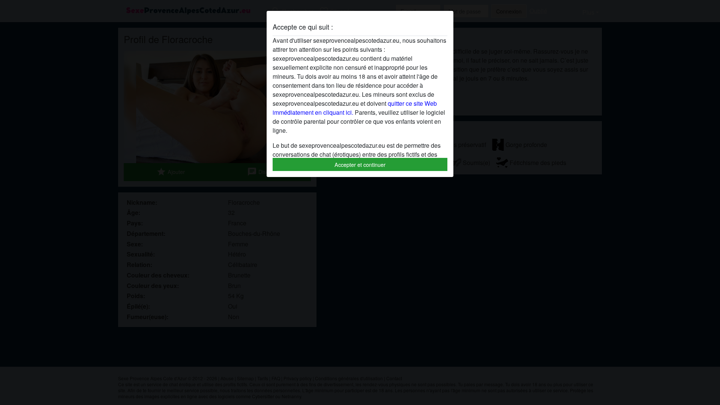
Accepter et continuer (360, 164)
